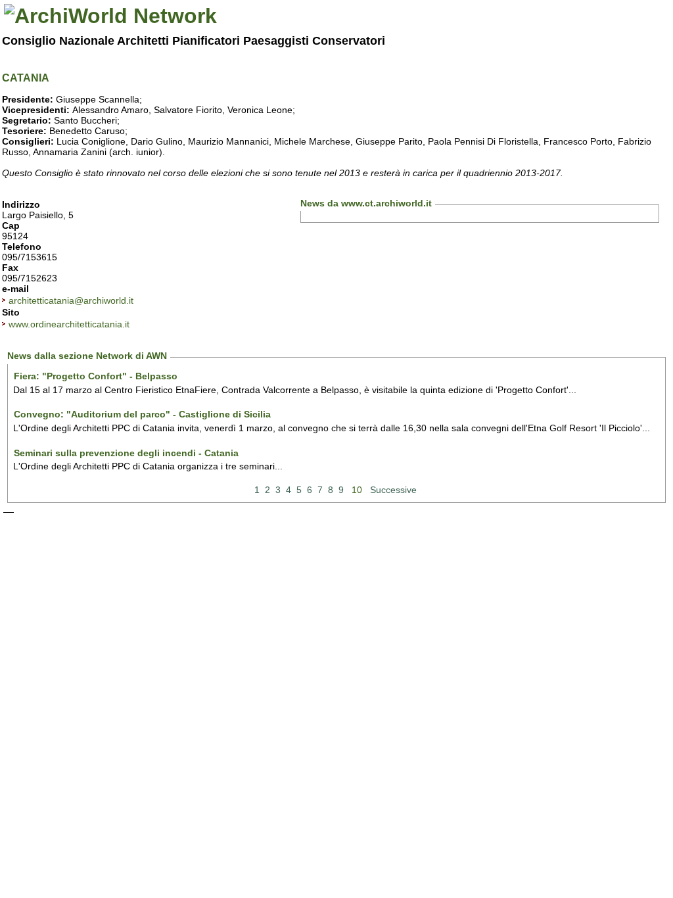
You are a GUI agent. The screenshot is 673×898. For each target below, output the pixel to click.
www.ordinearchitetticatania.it (69, 324)
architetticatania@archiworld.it (71, 300)
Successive (393, 489)
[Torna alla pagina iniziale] (110, 16)
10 (357, 489)
